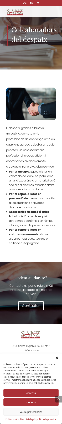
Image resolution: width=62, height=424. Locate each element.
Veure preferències (31, 412)
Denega (31, 402)
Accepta (31, 393)
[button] (57, 357)
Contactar (31, 305)
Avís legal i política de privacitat (41, 419)
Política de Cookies (15, 419)
